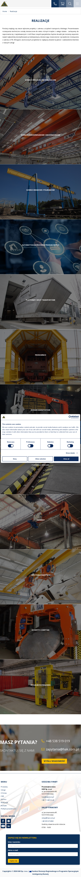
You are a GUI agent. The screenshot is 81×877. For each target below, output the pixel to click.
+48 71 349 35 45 (48, 800)
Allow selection (40, 459)
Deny (15, 459)
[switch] (30, 445)
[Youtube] (3, 828)
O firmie (4, 793)
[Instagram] (8, 823)
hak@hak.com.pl (48, 797)
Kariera (3, 799)
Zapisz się (13, 861)
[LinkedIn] (8, 828)
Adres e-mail (13, 850)
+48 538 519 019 (58, 741)
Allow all (66, 459)
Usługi (3, 790)
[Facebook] (3, 823)
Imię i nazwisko (14, 842)
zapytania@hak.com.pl (62, 749)
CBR (2, 796)
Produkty (4, 787)
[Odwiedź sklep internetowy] (62, 3)
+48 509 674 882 (48, 821)
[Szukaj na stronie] (70, 3)
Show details (70, 453)
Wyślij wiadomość (54, 761)
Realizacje (4, 802)
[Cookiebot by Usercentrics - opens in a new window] (70, 417)
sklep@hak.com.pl (48, 818)
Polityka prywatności (8, 809)
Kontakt (4, 806)
